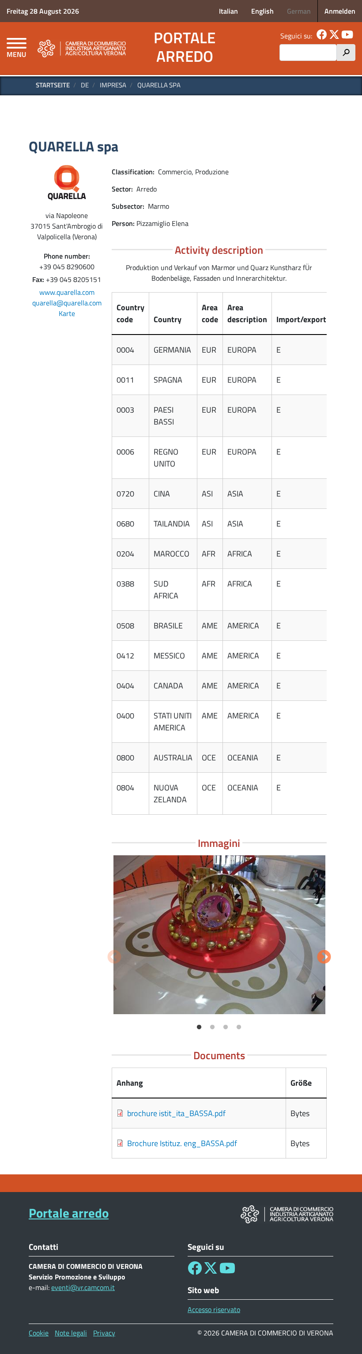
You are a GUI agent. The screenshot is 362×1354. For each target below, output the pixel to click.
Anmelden (339, 11)
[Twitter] (334, 35)
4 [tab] (238, 1027)
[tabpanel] (219, 934)
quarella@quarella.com (67, 302)
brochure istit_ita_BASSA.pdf (176, 1113)
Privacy (104, 1333)
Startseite (53, 85)
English (262, 11)
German (299, 11)
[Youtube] (347, 35)
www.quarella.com (66, 292)
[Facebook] (322, 35)
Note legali (71, 1333)
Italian (228, 11)
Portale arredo (184, 47)
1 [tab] (199, 1027)
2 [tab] (212, 1027)
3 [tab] (225, 1027)
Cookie (39, 1333)
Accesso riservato (214, 1309)
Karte (67, 313)
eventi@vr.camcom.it (83, 1287)
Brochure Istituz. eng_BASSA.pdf (182, 1143)
